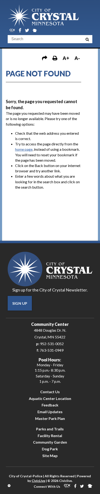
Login (9, 485)
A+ (66, 58)
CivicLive (38, 481)
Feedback (50, 405)
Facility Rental (50, 435)
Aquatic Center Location (50, 398)
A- (77, 58)
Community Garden (50, 442)
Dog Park (50, 449)
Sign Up (19, 303)
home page (24, 149)
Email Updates (50, 411)
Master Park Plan (50, 418)
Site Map (50, 455)
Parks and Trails (50, 429)
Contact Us (50, 391)
